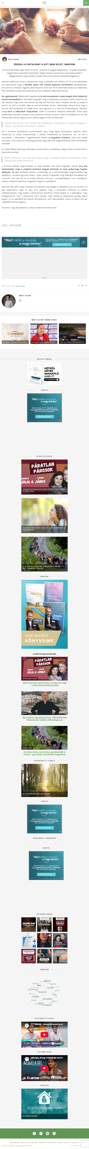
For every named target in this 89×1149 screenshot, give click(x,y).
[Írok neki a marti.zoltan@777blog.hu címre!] (20, 300)
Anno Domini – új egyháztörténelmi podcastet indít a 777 (15, 342)
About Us (67, 1142)
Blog (5, 225)
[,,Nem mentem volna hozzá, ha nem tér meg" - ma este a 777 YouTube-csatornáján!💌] (60, 940)
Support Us (75, 1142)
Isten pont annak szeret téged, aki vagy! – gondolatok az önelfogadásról (43, 529)
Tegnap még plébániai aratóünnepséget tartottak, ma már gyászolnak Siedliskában (72, 342)
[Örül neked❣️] (60, 956)
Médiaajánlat (14, 1142)
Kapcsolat (33, 1142)
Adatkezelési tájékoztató (47, 1142)
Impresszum (25, 1142)
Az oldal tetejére (78, 1145)
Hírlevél (59, 1142)
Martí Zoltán (13, 59)
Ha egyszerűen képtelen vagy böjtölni (36, 794)
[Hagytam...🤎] (28, 924)
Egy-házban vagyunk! (29, 1116)
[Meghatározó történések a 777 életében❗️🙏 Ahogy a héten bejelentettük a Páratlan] (60, 924)
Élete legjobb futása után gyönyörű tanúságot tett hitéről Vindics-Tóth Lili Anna (43, 342)
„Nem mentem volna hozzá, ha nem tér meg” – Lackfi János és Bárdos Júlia (43, 490)
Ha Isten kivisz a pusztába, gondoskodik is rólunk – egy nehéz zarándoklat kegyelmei (43, 567)
